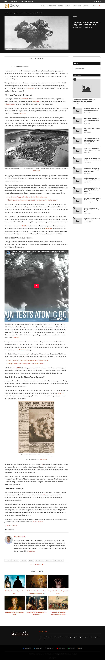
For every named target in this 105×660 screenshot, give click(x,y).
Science (86, 5)
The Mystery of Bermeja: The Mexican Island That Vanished (92, 179)
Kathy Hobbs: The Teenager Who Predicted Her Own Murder (84, 101)
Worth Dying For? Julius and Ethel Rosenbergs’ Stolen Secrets (27, 360)
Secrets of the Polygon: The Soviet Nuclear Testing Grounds (27, 197)
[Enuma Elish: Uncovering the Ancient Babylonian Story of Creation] (77, 121)
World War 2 (24, 99)
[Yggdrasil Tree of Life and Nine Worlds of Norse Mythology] (77, 201)
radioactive (48, 228)
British (24, 226)
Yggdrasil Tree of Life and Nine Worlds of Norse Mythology (92, 199)
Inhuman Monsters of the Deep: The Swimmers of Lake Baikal (92, 210)
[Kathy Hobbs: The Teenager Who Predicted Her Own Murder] (86, 88)
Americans (35, 101)
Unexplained (77, 5)
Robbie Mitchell (78, 27)
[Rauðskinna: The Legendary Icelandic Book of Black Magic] (77, 151)
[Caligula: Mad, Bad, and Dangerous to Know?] (58, 581)
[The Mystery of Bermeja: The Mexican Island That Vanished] (77, 181)
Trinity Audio (20, 66)
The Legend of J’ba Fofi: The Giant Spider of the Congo (91, 109)
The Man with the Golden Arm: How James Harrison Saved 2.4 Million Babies (92, 170)
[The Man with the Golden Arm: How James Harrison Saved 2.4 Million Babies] (77, 171)
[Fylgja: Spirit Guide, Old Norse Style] (77, 131)
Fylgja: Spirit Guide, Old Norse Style (92, 129)
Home (42, 5)
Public (34, 170)
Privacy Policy (13, 1)
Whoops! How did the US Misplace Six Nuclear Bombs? (25, 363)
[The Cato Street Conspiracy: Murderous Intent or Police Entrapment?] (58, 602)
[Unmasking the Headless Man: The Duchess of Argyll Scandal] (77, 161)
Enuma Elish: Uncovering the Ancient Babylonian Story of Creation (91, 120)
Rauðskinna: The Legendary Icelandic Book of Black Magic (92, 149)
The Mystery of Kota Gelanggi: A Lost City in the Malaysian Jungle (92, 190)
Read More (31, 551)
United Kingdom (10, 104)
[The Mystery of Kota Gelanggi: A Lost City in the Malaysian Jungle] (77, 191)
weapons (31, 88)
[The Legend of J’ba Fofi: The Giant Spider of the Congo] (77, 111)
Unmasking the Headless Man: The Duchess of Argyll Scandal (92, 159)
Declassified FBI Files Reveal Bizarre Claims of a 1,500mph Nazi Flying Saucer (92, 140)
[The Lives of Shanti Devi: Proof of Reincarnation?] (77, 221)
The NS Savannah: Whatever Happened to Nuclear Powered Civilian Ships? (32, 200)
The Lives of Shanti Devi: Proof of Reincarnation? (92, 219)
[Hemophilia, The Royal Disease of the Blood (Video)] (36, 602)
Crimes (60, 5)
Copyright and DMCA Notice (26, 1)
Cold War (61, 393)
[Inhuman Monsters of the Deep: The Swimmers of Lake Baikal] (77, 211)
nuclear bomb (39, 560)
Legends (93, 5)
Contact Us (66, 654)
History (67, 5)
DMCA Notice (73, 654)
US (42, 464)
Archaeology (51, 5)
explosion (16, 337)
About (6, 1)
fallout (31, 560)
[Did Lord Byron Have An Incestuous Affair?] (15, 602)
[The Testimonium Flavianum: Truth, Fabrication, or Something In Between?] (36, 581)
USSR (18, 368)
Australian (22, 350)
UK (44, 495)
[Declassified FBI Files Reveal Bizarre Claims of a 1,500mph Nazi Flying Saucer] (77, 141)
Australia (23, 113)
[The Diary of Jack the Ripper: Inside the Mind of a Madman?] (15, 581)
